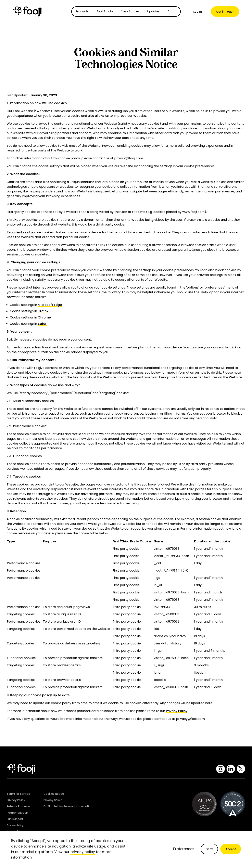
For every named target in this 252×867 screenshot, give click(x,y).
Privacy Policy (176, 711)
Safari (42, 323)
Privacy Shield (53, 800)
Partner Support (17, 813)
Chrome (44, 317)
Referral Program (18, 806)
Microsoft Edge (50, 305)
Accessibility (15, 825)
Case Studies (130, 11)
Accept (230, 849)
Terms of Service (18, 794)
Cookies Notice (54, 794)
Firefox (43, 311)
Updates (153, 11)
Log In (197, 12)
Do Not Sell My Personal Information (68, 806)
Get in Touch (225, 12)
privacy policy (82, 851)
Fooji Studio (104, 11)
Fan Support (15, 819)
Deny (209, 849)
